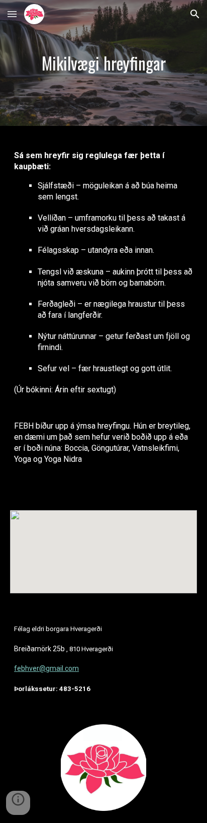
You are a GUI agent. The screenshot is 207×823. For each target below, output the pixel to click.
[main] (103, 63)
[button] (12, 14)
